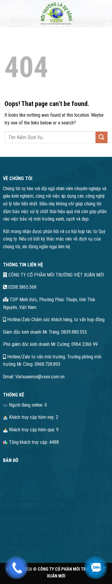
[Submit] (102, 137)
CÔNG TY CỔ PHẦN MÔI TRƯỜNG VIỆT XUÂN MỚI (55, 275)
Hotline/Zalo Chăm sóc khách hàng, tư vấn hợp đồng (55, 319)
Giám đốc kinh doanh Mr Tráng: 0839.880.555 (45, 332)
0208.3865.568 (21, 287)
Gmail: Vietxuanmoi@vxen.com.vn (34, 377)
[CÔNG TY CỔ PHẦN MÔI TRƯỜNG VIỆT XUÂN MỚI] (56, 13)
